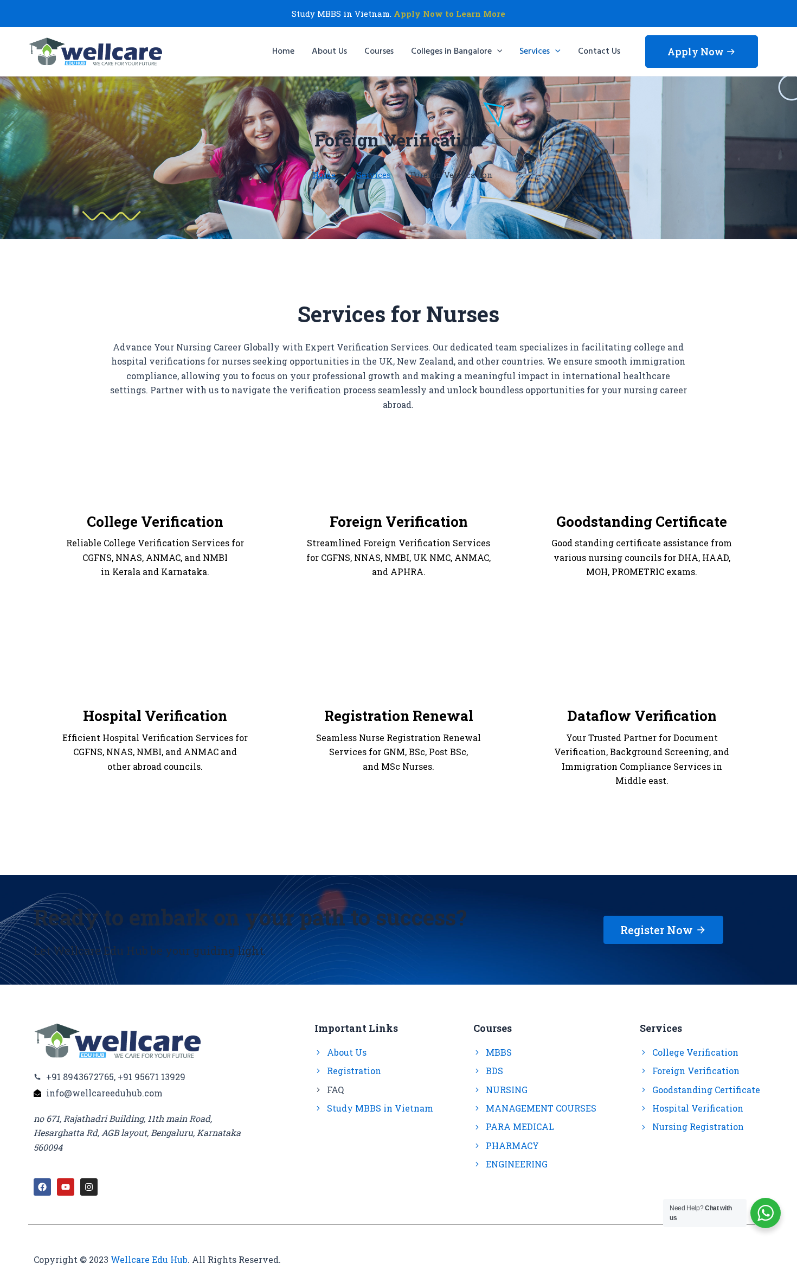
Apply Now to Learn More (449, 13)
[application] (497, 51)
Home (324, 174)
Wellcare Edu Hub (149, 1259)
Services (374, 174)
